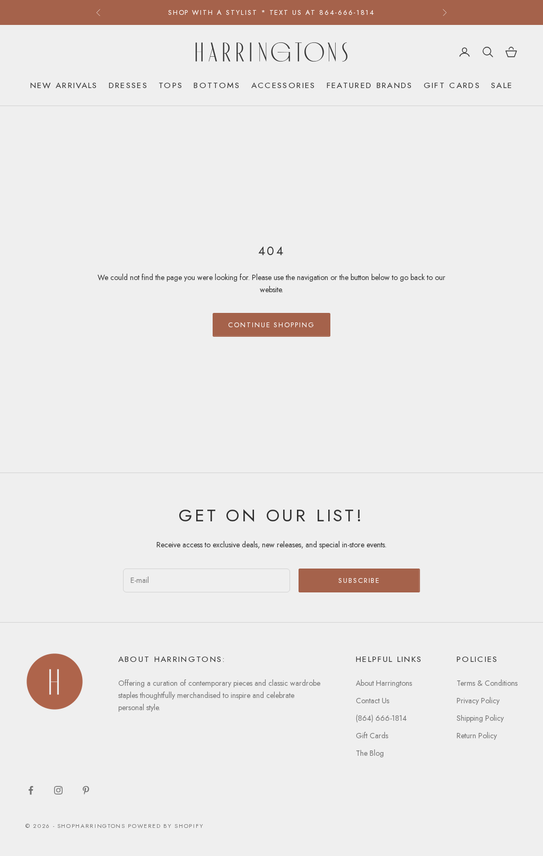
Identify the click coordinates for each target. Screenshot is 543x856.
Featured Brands (370, 85)
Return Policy (477, 735)
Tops (171, 85)
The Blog (370, 753)
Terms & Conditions (487, 683)
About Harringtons (384, 683)
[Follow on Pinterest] (86, 790)
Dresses (128, 85)
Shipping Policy (480, 718)
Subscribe (359, 580)
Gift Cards (452, 85)
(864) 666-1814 (381, 718)
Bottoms (217, 85)
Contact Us (372, 700)
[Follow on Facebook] (30, 790)
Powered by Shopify (166, 826)
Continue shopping (271, 325)
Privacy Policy (478, 700)
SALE (502, 85)
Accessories (283, 85)
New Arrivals (64, 85)
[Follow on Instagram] (58, 790)
